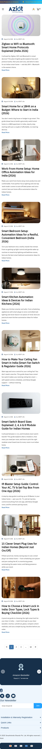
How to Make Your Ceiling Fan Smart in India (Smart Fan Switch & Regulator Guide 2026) (21, 363)
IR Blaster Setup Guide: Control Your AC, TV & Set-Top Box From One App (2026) (20, 487)
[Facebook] (2, 696)
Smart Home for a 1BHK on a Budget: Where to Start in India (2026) (20, 110)
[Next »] (35, 647)
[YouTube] (13, 696)
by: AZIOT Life (20, 39)
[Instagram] (8, 696)
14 (30, 647)
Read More (5, 70)
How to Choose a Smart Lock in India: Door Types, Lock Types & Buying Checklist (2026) (20, 609)
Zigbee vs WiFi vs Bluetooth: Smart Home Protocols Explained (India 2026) (18, 47)
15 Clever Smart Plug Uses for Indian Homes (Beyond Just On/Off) (19, 547)
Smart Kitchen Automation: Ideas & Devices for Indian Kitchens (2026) (17, 300)
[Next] (39, 672)
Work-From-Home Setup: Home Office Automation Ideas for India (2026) (20, 172)
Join (38, 706)
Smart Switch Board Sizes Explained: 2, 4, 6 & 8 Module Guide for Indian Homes (19, 425)
